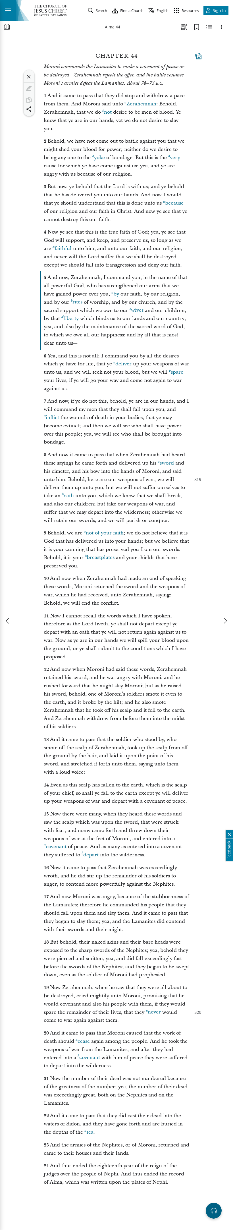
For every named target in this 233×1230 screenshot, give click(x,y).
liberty (71, 318)
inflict (52, 417)
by (116, 293)
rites (77, 302)
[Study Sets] (184, 27)
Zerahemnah (141, 103)
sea (89, 1132)
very (175, 157)
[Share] (29, 109)
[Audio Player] (214, 1211)
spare (177, 372)
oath (69, 495)
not (108, 112)
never (154, 1012)
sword (167, 463)
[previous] (8, 621)
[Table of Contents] (6, 27)
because (174, 203)
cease (84, 1041)
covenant (56, 846)
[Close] (29, 76)
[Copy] (29, 100)
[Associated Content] (198, 56)
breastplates (101, 557)
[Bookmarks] (196, 27)
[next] (225, 621)
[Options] (221, 27)
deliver (123, 363)
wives (137, 310)
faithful (63, 248)
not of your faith (105, 532)
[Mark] (29, 88)
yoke (99, 157)
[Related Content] (209, 27)
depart (91, 854)
